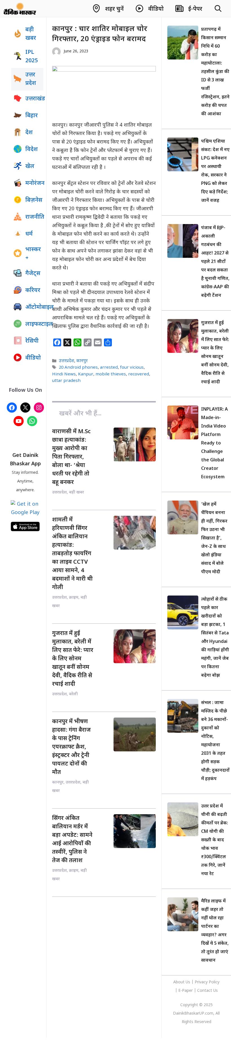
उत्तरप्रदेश (66, 361)
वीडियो (33, 358)
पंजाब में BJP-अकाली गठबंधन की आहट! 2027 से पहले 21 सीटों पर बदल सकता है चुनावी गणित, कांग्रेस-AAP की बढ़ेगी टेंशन (215, 262)
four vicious (132, 368)
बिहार (31, 115)
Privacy (202, 982)
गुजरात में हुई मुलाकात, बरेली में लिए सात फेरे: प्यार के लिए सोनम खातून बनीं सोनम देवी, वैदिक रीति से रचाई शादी (72, 659)
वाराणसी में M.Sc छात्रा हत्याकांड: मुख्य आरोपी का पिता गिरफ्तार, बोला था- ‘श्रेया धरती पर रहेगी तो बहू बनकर (71, 457)
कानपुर (82, 361)
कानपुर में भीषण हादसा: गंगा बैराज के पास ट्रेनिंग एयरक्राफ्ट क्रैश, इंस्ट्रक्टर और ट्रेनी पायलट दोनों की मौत (71, 747)
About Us (182, 982)
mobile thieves (110, 374)
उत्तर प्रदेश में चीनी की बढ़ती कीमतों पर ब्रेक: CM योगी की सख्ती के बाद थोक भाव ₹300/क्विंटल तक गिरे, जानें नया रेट (214, 840)
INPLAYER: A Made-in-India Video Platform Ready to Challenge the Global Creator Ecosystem (214, 443)
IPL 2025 (31, 57)
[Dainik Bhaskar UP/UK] (20, 8)
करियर (32, 290)
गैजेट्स (32, 273)
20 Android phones (78, 368)
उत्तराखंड (34, 99)
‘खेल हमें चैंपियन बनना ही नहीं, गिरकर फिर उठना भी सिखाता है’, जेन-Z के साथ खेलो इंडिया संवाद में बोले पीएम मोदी (214, 538)
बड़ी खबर (30, 34)
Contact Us (207, 990)
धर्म (29, 234)
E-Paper (185, 990)
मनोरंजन (34, 183)
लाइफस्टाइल (34, 324)
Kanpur (85, 374)
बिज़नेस (33, 200)
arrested (109, 368)
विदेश (31, 149)
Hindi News (64, 374)
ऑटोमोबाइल (34, 307)
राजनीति (34, 217)
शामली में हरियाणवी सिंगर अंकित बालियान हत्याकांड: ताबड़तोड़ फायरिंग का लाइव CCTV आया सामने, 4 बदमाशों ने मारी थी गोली (72, 553)
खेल (29, 166)
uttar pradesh (66, 381)
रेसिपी (32, 341)
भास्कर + (33, 254)
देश (29, 132)
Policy (214, 982)
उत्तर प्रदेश (30, 79)
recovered (138, 374)
